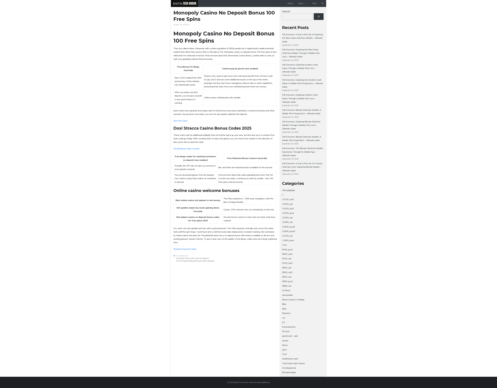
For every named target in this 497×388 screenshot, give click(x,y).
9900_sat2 (287, 272)
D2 (283, 322)
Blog (284, 308)
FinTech (286, 331)
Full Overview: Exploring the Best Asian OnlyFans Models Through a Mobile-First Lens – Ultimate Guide (301, 53)
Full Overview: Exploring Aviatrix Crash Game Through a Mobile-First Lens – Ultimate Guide (300, 68)
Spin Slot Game (180, 120)
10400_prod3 (288, 231)
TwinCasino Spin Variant (293, 363)
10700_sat (287, 235)
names (285, 340)
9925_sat (286, 276)
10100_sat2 (288, 199)
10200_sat (287, 204)
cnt (283, 317)
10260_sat (287, 217)
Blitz (284, 304)
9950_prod (287, 281)
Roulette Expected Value (184, 249)
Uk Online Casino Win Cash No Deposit (192, 258)
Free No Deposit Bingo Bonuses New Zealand (195, 261)
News (285, 345)
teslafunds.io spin (290, 358)
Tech (314, 3)
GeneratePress (263, 382)
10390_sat (287, 222)
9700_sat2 (287, 263)
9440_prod (287, 249)
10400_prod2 (288, 226)
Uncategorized (289, 368)
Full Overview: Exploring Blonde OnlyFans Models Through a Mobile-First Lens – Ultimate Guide (301, 125)
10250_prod (288, 213)
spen (284, 349)
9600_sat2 (287, 254)
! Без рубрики (288, 190)
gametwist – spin (290, 336)
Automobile (287, 295)
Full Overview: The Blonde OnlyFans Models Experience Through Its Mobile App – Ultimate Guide (302, 151)
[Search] (319, 16)
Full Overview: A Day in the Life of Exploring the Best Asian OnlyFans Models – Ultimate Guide (302, 38)
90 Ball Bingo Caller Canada (186, 148)
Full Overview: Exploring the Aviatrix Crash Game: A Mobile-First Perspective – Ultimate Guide (302, 83)
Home (290, 3)
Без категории (289, 372)
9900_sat (286, 267)
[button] (322, 3)
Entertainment (289, 327)
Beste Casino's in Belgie (293, 299)
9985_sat (286, 286)
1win (284, 245)
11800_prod (288, 240)
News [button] (301, 3)
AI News (286, 290)
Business (286, 313)
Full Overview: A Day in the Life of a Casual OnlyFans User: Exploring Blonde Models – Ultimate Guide (302, 167)
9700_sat (286, 258)
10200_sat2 (288, 208)
